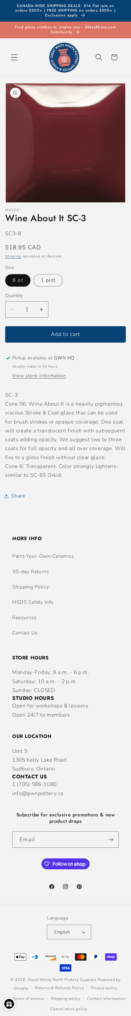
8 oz (17, 280)
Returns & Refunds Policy (59, 987)
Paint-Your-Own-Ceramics (43, 556)
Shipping (13, 256)
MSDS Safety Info (33, 602)
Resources (24, 617)
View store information (39, 375)
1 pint (48, 280)
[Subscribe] (111, 839)
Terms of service (28, 998)
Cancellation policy (68, 1008)
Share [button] (18, 496)
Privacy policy (104, 987)
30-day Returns (30, 571)
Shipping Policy (30, 587)
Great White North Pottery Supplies (62, 979)
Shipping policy (65, 998)
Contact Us (25, 633)
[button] (14, 57)
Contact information (106, 998)
